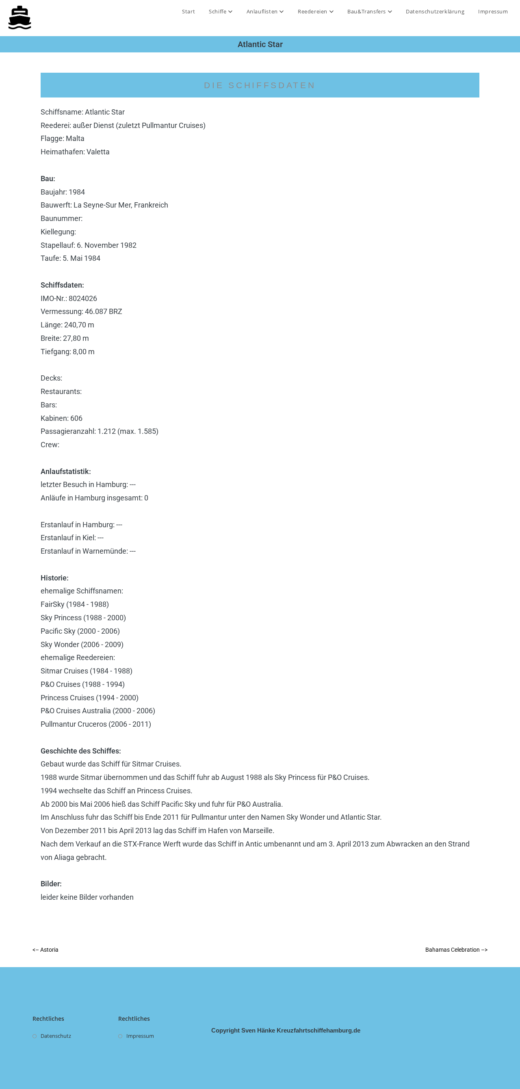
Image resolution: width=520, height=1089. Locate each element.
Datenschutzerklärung (435, 11)
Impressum (493, 11)
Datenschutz (56, 1035)
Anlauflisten (263, 11)
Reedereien (313, 11)
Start (188, 11)
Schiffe (218, 11)
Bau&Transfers (367, 11)
